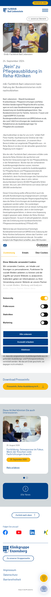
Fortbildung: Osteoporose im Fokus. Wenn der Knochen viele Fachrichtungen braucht (25, 452)
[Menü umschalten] (45, 10)
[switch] (44, 306)
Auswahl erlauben (25, 342)
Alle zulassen (25, 334)
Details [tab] (25, 253)
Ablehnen (25, 350)
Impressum (9, 570)
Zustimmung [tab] (9, 253)
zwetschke (30, 589)
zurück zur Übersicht (38, 19)
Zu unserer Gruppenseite (18, 558)
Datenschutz (10, 575)
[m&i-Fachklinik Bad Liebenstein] (13, 12)
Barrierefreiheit (12, 579)
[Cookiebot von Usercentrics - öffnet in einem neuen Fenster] (36, 245)
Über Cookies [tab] (41, 253)
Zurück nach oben (24, 515)
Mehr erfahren (13, 468)
